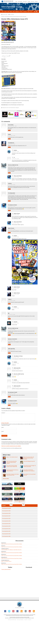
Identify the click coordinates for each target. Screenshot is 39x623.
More (31, 11)
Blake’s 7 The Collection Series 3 (6, 561)
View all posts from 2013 (6, 526)
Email (2, 431)
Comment (3, 412)
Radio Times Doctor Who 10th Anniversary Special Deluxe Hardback (29, 458)
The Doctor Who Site (19, 607)
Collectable (25, 11)
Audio (14, 11)
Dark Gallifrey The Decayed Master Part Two (30, 475)
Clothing (21, 11)
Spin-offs (32, 1)
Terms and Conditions (20, 619)
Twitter (9, 612)
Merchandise (20, 1)
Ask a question (20, 4)
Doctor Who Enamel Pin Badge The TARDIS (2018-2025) (30, 466)
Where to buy (10, 4)
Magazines (17, 11)
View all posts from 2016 (6, 518)
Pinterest (13, 612)
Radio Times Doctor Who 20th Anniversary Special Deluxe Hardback (11, 462)
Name (2, 427)
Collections (5, 4)
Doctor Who (25, 1)
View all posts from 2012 (6, 528)
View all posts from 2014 (6, 523)
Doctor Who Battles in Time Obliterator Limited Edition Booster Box (11, 549)
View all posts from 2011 (6, 531)
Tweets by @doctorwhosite (6, 569)
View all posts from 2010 (6, 533)
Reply (9, 130)
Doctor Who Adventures (12, 107)
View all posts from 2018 (6, 513)
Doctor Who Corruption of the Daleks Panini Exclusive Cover (12, 475)
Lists (2, 4)
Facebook (5, 612)
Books (11, 11)
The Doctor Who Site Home (12, 619)
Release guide (15, 4)
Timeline (29, 1)
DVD (8, 11)
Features (36, 1)
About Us (29, 619)
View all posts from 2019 (6, 510)
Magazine (17, 107)
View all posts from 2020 (6, 508)
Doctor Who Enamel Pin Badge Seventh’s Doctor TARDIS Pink (11, 466)
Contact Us (26, 619)
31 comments (12, 14)
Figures (5, 11)
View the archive (6, 478)
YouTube (30, 612)
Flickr (25, 612)
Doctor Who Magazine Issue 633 (29, 461)
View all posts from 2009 (6, 536)
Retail (28, 11)
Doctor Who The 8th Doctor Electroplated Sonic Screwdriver (29, 470)
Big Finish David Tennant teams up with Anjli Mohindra (12, 470)
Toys (2, 11)
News (16, 1)
